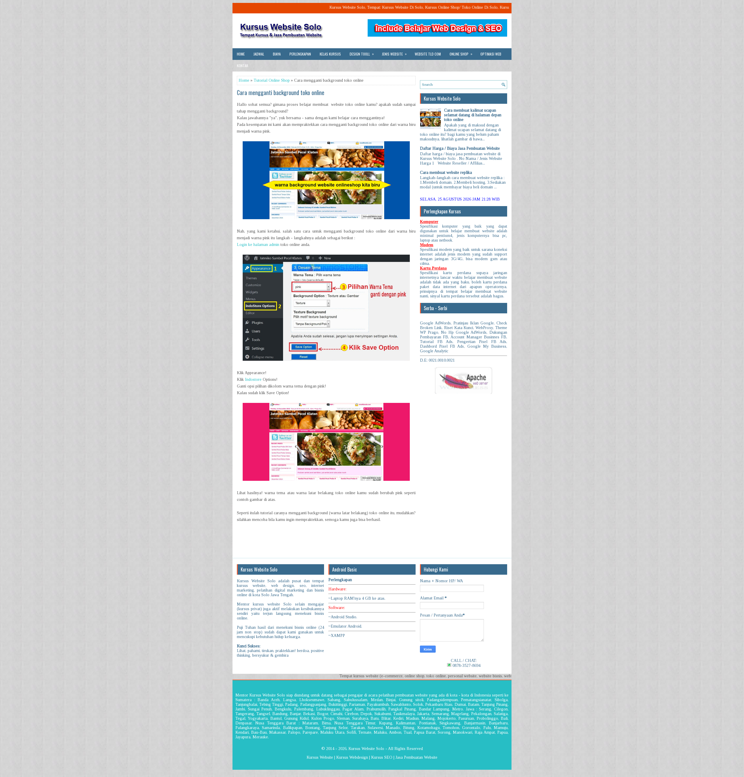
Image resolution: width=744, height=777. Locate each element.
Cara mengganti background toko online (280, 92)
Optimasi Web (490, 53)
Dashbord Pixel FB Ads (442, 346)
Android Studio (343, 617)
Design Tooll (362, 53)
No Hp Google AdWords (464, 332)
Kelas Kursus (330, 53)
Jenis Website (394, 53)
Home (241, 53)
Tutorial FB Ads (436, 342)
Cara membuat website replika (446, 172)
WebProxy (484, 328)
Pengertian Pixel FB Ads (482, 342)
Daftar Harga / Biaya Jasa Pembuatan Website (460, 148)
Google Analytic (434, 351)
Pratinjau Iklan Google (473, 323)
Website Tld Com (428, 53)
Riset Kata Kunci (458, 328)
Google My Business (486, 346)
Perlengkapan (300, 53)
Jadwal (258, 53)
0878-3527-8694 (465, 665)
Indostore (253, 379)
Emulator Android (346, 626)
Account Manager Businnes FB (478, 337)
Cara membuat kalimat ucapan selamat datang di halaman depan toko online (472, 115)
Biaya (277, 53)
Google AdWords (435, 323)
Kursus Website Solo (366, 748)
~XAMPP (336, 635)
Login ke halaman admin (258, 244)
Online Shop (461, 53)
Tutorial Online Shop (272, 80)
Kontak (242, 65)
